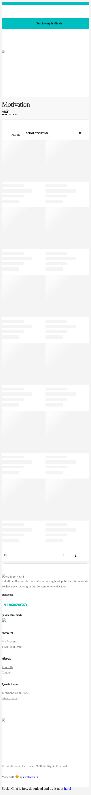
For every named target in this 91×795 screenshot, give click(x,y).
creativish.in (30, 776)
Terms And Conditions (15, 692)
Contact (6, 672)
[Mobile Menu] (3, 46)
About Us (7, 667)
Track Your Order (12, 646)
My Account (9, 641)
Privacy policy (10, 698)
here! (67, 788)
